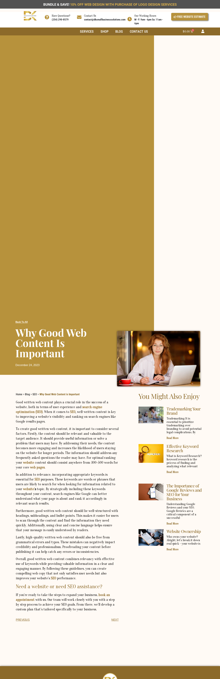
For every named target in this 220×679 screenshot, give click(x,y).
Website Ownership (184, 531)
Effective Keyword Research (182, 448)
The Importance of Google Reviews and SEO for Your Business (184, 492)
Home (19, 394)
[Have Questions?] (47, 17)
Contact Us (90, 15)
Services (87, 31)
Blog (119, 31)
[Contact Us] (79, 17)
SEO (34, 394)
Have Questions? (61, 15)
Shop (104, 31)
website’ (29, 489)
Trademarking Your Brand (183, 411)
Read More (173, 438)
